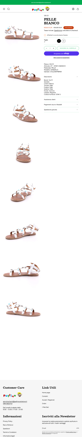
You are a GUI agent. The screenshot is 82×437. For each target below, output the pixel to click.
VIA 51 (46, 16)
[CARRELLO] (78, 9)
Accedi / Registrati (48, 400)
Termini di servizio (46, 433)
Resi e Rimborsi (8, 425)
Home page (46, 392)
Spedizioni (6, 429)
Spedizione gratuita (50, 110)
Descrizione (48, 77)
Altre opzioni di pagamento (62, 57)
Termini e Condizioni (9, 432)
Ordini (44, 403)
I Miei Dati (45, 407)
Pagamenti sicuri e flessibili (53, 104)
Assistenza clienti (49, 99)
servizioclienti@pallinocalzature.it (15, 401)
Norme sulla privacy (71, 432)
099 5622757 (7, 404)
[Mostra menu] (4, 9)
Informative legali (9, 436)
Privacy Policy (7, 421)
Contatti (45, 396)
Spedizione (58, 30)
